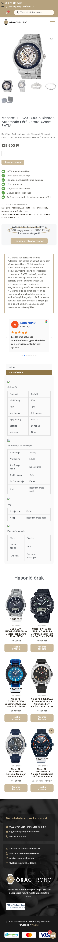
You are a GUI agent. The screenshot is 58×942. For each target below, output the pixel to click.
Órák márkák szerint (21, 134)
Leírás (11, 367)
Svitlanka (24, 322)
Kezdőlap (5, 134)
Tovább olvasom (16, 647)
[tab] (29, 367)
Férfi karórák (41, 208)
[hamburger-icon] (52, 22)
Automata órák (28, 208)
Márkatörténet (16, 372)
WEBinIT (35, 925)
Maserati (36, 134)
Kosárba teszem (12, 162)
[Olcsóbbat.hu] (16, 906)
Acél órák (16, 208)
